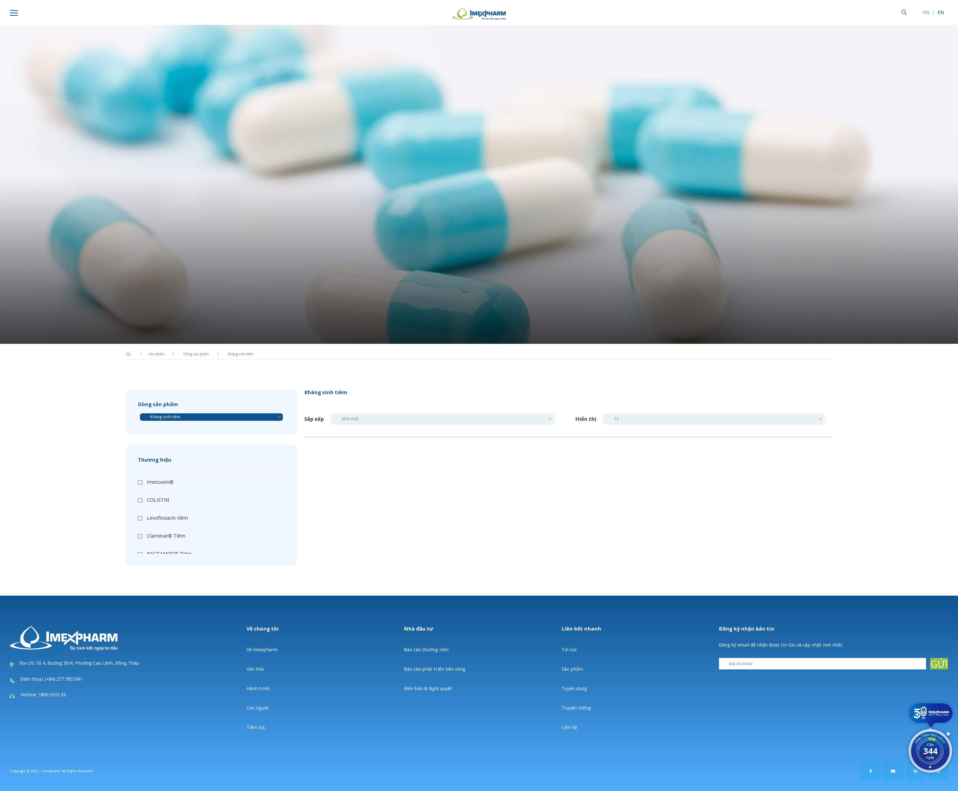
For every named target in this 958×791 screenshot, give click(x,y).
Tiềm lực (255, 727)
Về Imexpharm (262, 649)
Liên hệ (569, 727)
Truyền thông (576, 708)
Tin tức (569, 649)
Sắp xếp (314, 419)
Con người (257, 708)
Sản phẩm (572, 669)
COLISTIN (158, 500)
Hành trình (258, 688)
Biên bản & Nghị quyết (428, 688)
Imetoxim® (160, 482)
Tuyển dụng (574, 688)
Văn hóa (255, 669)
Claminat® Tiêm (166, 535)
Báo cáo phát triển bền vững (435, 669)
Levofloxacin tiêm (167, 517)
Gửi (939, 663)
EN (941, 12)
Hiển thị (585, 419)
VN (926, 12)
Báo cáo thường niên (426, 649)
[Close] (948, 734)
